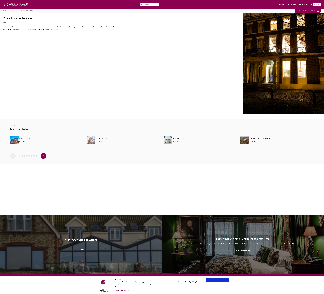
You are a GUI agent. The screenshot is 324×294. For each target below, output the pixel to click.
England (13, 11)
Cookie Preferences (120, 290)
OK (217, 280)
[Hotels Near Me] (311, 4)
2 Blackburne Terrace (26, 11)
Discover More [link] (81, 249)
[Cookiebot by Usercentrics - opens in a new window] (103, 290)
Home (5, 11)
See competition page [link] (243, 250)
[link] (142, 4)
